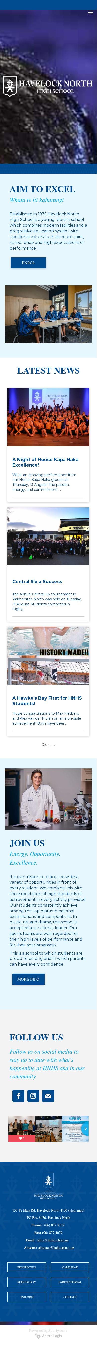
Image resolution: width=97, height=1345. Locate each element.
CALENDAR (70, 1267)
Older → (48, 744)
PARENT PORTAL (70, 1282)
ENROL (28, 262)
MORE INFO (28, 979)
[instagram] (33, 1096)
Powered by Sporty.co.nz (48, 1331)
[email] (48, 1096)
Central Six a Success (37, 581)
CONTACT (70, 1297)
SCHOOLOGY (26, 1282)
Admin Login (51, 1336)
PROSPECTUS (26, 1267)
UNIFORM (27, 1297)
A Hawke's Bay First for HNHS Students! (47, 700)
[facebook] (18, 1096)
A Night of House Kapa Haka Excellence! (45, 462)
